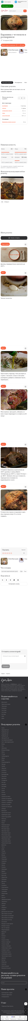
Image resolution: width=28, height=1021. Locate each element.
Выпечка (4, 845)
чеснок (4, 108)
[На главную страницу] (4, 11)
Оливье (4, 808)
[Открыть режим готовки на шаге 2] (25, 348)
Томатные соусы (6, 952)
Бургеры (4, 778)
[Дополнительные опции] (25, 1013)
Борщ (3, 744)
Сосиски (4, 772)
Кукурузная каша (6, 837)
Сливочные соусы (6, 948)
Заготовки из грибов (7, 917)
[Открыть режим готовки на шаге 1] (25, 273)
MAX (3, 716)
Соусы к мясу (5, 940)
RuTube (4, 714)
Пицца (3, 851)
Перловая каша (6, 839)
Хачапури (4, 869)
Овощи (3, 764)
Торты (3, 883)
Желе (3, 895)
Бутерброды (5, 774)
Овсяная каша (5, 831)
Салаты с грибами (7, 802)
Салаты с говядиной (7, 800)
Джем (3, 934)
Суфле (3, 905)
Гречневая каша (6, 833)
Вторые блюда (5, 750)
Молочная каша (6, 835)
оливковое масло (7, 110)
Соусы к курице (6, 942)
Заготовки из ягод (7, 919)
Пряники (4, 879)
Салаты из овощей (7, 806)
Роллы (3, 792)
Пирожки (4, 859)
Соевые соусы (6, 950)
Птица (3, 754)
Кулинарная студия (7, 992)
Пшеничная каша (6, 843)
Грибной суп (5, 732)
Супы (3, 728)
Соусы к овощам (6, 946)
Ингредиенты (18, 82)
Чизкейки (4, 891)
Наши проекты (7, 989)
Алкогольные (5, 966)
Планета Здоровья (7, 1)
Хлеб (3, 849)
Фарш (3, 758)
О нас (3, 1003)
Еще (25, 571)
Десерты (4, 881)
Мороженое (5, 887)
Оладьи (4, 863)
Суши (3, 790)
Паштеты (4, 776)
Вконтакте (4, 702)
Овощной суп (5, 738)
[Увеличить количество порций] (24, 98)
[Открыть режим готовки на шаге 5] (25, 487)
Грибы (3, 766)
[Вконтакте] (2, 580)
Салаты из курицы (7, 798)
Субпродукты (5, 756)
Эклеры (4, 903)
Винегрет (4, 810)
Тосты (3, 788)
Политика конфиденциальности (17, 1012)
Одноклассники (6, 704)
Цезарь (4, 820)
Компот (4, 936)
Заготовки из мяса (7, 913)
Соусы (3, 938)
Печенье (4, 857)
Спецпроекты (5, 996)
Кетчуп (3, 960)
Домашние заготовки (7, 911)
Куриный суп (5, 730)
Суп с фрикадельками (8, 742)
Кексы (3, 865)
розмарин (5, 106)
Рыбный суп (5, 736)
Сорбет (4, 909)
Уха (3, 746)
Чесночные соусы (6, 956)
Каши (3, 823)
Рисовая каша (5, 829)
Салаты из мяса (6, 796)
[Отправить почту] (25, 982)
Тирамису (4, 901)
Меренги (4, 907)
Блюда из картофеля (7, 923)
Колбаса (4, 770)
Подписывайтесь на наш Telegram (22, 2)
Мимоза (4, 818)
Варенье (4, 932)
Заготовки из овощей (8, 915)
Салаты (4, 794)
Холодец (4, 786)
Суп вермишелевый (7, 740)
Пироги (4, 853)
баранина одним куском (9, 122)
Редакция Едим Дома (7, 1006)
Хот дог (4, 782)
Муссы (3, 897)
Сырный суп (5, 734)
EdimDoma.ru (14, 684)
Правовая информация (11, 1013)
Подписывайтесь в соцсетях (9, 697)
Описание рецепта (7, 82)
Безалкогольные (6, 968)
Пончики (4, 873)
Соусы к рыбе (5, 944)
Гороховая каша (6, 841)
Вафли (3, 871)
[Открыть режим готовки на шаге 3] (25, 386)
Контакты (19, 1013)
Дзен (3, 718)
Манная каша (5, 827)
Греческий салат (6, 812)
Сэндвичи (4, 780)
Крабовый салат (6, 814)
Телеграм (4, 706)
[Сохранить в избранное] (25, 1003)
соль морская (6, 115)
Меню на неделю (5, 6)
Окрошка (4, 748)
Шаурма (4, 784)
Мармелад (4, 893)
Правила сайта (6, 1012)
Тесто (3, 847)
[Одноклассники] (6, 580)
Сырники (4, 861)
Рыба (3, 760)
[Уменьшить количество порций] (19, 98)
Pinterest (4, 708)
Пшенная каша (6, 825)
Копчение (4, 921)
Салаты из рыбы (6, 804)
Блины (3, 855)
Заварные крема (6, 899)
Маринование (5, 930)
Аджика (4, 958)
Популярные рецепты (10, 724)
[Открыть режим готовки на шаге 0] (25, 244)
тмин (3, 113)
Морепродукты (6, 762)
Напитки (4, 964)
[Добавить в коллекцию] (25, 1007)
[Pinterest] (18, 580)
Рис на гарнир (5, 927)
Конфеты (4, 885)
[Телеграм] (10, 580)
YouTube (4, 710)
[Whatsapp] (14, 580)
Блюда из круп (6, 925)
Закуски (4, 768)
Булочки (4, 875)
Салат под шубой (6, 816)
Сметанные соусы (6, 954)
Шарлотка (4, 877)
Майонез (4, 962)
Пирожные (5, 889)
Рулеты (4, 867)
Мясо (3, 752)
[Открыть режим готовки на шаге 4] (25, 444)
